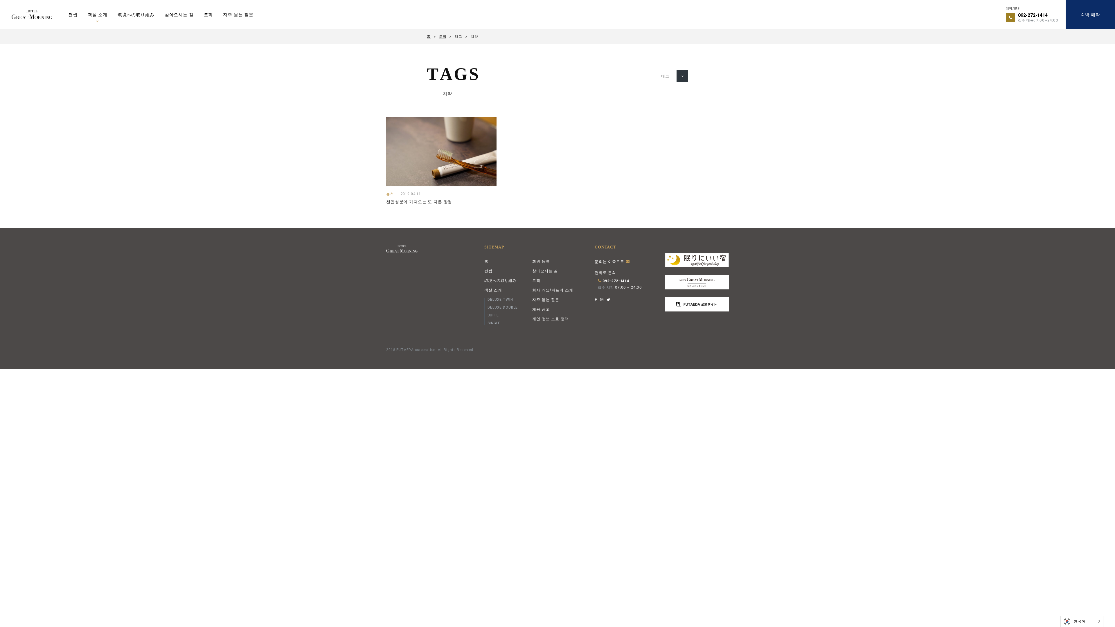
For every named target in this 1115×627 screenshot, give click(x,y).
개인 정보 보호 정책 (550, 318)
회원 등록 (541, 261)
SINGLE (494, 323)
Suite (493, 315)
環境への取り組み (136, 14)
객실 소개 (97, 14)
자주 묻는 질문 (238, 14)
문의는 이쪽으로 (610, 261)
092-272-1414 (1033, 15)
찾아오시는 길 (179, 14)
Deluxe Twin (500, 300)
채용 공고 (541, 309)
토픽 (208, 14)
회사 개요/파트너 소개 (552, 290)
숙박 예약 (1090, 14)
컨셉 (73, 14)
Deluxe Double (503, 307)
